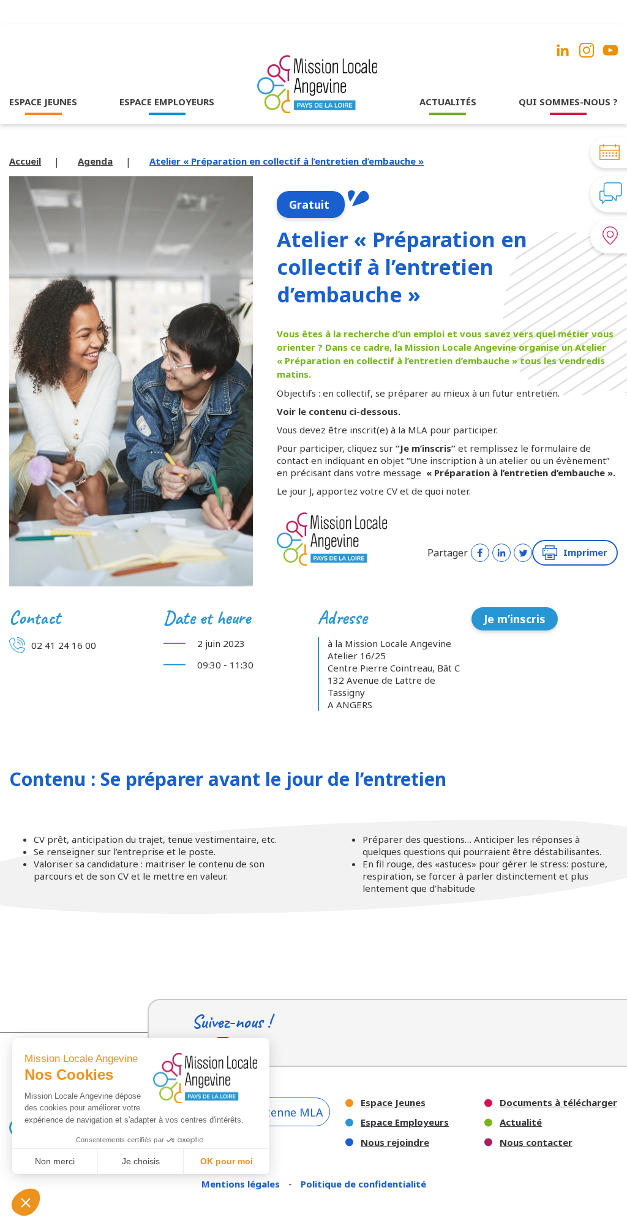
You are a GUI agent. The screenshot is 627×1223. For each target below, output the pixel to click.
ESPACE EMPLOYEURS (166, 101)
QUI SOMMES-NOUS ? (568, 101)
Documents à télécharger (558, 1103)
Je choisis (141, 1161)
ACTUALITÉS (447, 101)
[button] (25, 1202)
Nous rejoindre (395, 1142)
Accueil (25, 161)
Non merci (55, 1161)
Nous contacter (536, 1142)
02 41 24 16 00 (63, 645)
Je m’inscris (515, 619)
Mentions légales (241, 1184)
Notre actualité (447, 125)
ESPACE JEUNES (43, 101)
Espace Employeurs (405, 1122)
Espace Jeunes (393, 1103)
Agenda (95, 161)
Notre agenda (447, 142)
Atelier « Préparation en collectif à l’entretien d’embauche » (286, 161)
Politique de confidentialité (363, 1184)
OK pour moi (226, 1161)
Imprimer (585, 552)
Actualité (521, 1122)
